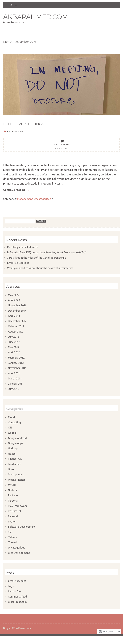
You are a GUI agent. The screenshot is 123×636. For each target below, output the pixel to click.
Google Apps (15, 443)
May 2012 (13, 347)
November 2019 (17, 305)
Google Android (17, 438)
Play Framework (17, 505)
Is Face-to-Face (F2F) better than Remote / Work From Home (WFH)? (46, 252)
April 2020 (14, 300)
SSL (10, 531)
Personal (13, 500)
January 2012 (16, 362)
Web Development (19, 552)
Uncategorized (42, 198)
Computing (14, 422)
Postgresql (14, 511)
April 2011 (14, 373)
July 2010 (13, 388)
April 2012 (14, 352)
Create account (17, 580)
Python (12, 521)
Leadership (14, 464)
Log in (11, 586)
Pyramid (13, 516)
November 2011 (17, 368)
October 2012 (16, 326)
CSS (10, 427)
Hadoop (12, 448)
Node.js (12, 490)
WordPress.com (17, 601)
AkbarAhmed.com (35, 17)
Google (12, 432)
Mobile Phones (16, 479)
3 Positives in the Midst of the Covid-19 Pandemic (36, 257)
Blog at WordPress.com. (17, 628)
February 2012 (16, 357)
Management (25, 198)
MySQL (12, 485)
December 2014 (17, 310)
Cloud (11, 417)
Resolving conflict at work (22, 247)
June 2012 (14, 342)
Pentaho (13, 495)
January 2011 (16, 383)
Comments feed (17, 596)
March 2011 (15, 378)
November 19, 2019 (61, 148)
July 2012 (13, 336)
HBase (12, 453)
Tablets (12, 537)
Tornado (13, 542)
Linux (11, 469)
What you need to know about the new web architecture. (40, 268)
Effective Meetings (23, 124)
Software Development (21, 526)
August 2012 (15, 331)
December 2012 (17, 321)
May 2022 (13, 295)
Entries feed (15, 591)
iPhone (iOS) (15, 458)
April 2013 (14, 315)
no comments (62, 144)
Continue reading (14, 189)
